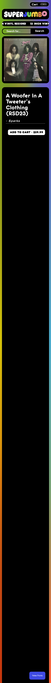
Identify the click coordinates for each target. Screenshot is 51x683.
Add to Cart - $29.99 (26, 132)
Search (39, 31)
